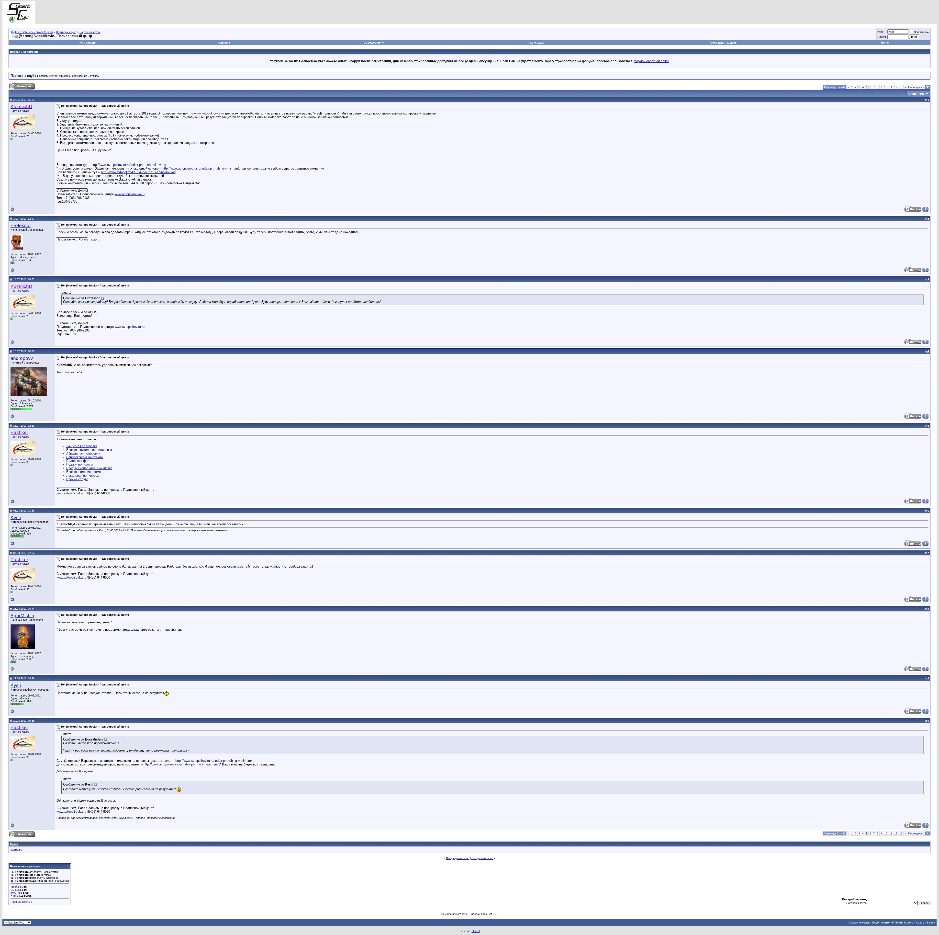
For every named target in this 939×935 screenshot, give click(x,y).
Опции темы (916, 93)
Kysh (16, 517)
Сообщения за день (723, 42)
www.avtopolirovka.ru (209, 113)
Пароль (882, 36)
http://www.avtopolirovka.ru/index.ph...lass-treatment (181, 764)
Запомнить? (921, 32)
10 (885, 87)
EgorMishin (22, 615)
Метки (14, 844)
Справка (224, 42)
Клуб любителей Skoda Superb (34, 32)
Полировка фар (77, 461)
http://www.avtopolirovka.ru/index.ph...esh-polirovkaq (128, 165)
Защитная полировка (81, 446)
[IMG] (14, 892)
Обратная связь (859, 922)
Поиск (885, 42)
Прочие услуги (77, 479)
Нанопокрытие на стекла (84, 457)
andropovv (22, 358)
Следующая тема (482, 858)
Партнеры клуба (66, 32)
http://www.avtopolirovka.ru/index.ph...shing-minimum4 (214, 761)
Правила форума (21, 901)
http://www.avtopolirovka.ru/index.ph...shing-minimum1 (201, 168)
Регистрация (87, 42)
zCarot (476, 931)
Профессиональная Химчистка (89, 468)
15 (900, 87)
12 (895, 87)
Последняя (916, 87)
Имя (880, 31)
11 (890, 87)
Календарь (536, 42)
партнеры (16, 849)
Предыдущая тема (457, 858)
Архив (920, 922)
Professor (21, 225)
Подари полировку (80, 464)
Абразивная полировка (83, 453)
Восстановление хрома (83, 472)
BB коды (16, 886)
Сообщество (372, 42)
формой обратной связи (651, 61)
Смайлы (16, 889)
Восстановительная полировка (89, 450)
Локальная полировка (82, 475)
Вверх (931, 922)
